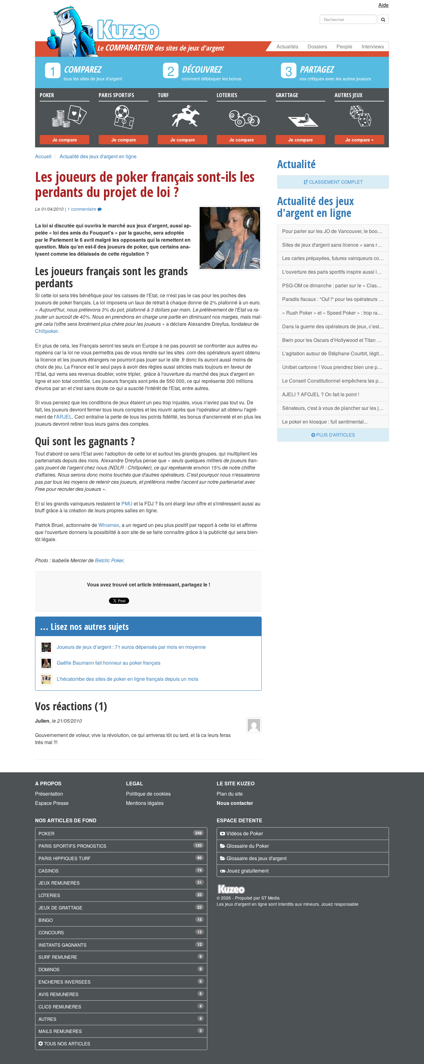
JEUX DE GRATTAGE (60, 907)
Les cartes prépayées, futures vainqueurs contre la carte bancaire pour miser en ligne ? (335, 258)
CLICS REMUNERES (59, 1006)
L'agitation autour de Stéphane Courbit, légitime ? (335, 353)
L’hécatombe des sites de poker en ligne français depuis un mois (127, 678)
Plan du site (230, 793)
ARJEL (64, 416)
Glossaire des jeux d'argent (256, 858)
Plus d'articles (335, 434)
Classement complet (335, 181)
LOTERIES (49, 895)
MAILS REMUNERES (60, 1031)
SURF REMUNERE (57, 957)
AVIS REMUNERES (58, 994)
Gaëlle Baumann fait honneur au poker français (108, 662)
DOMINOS (49, 969)
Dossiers (317, 46)
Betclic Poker (109, 560)
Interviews (373, 46)
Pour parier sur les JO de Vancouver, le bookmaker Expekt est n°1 (335, 231)
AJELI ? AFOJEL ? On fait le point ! (320, 394)
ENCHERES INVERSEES (64, 981)
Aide (383, 4)
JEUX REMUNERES (59, 882)
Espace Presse (52, 802)
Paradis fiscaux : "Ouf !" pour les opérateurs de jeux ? (335, 299)
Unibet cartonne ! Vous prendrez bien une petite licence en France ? (335, 366)
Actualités (287, 46)
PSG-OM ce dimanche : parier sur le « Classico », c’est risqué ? (335, 285)
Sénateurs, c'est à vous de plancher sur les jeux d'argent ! (335, 407)
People (344, 46)
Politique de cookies (148, 793)
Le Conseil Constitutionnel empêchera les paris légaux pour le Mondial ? (335, 380)
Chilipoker (46, 330)
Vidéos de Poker (244, 833)
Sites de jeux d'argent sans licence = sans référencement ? (335, 244)
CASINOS (48, 870)
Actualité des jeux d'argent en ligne (98, 156)
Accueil (43, 156)
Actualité (296, 163)
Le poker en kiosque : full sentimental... (325, 421)
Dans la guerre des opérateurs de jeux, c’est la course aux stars (335, 326)
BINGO (45, 920)
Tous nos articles (67, 1043)
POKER (46, 833)
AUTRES (47, 1019)
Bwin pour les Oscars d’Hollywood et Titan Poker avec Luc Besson (335, 339)
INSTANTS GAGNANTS (62, 944)
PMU (127, 503)
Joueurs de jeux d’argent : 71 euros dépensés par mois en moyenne (131, 646)
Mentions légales (145, 802)
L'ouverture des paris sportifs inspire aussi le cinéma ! (335, 271)
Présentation (49, 793)
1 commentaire (82, 209)
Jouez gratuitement (247, 870)
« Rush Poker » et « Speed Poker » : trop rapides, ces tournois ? (335, 312)
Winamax (108, 524)
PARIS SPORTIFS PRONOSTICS (72, 845)
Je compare (64, 140)
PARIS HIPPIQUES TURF (64, 858)
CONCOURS (51, 932)
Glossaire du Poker (248, 845)
